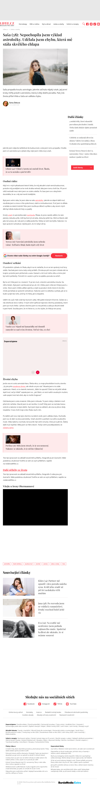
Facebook (30, 704)
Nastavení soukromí (66, 715)
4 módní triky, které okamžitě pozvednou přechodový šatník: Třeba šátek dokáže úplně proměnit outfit (27, 750)
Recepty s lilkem (42, 740)
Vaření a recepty (73, 24)
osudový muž (29, 564)
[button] (83, 23)
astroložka (7, 564)
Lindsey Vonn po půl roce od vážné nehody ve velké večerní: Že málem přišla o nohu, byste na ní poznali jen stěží (26, 759)
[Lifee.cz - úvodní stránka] (7, 24)
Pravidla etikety (22, 724)
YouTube (72, 704)
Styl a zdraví (46, 24)
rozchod (38, 564)
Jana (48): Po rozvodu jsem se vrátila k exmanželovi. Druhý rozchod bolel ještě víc (51, 608)
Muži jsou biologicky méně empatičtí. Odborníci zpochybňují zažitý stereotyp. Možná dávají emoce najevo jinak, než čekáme (71, 757)
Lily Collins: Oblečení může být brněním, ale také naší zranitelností (72, 749)
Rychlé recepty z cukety (63, 738)
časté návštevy (17, 564)
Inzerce (39, 712)
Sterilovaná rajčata (24, 738)
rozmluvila (31, 215)
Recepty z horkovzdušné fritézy (39, 742)
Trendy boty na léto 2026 (30, 732)
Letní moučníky (79, 732)
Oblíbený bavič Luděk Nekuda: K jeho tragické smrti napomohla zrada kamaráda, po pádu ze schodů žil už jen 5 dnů (26, 767)
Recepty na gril (84, 726)
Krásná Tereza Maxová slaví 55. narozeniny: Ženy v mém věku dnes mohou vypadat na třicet (83, 154)
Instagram (46, 704)
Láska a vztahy (58, 24)
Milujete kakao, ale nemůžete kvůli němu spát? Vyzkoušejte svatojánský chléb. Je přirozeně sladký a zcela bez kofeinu (70, 770)
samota (45, 564)
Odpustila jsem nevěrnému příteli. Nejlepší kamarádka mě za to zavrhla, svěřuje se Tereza (27, 772)
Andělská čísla (70, 724)
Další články (78, 168)
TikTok (59, 704)
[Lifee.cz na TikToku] (94, 25)
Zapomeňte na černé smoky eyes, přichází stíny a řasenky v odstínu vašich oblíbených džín (70, 752)
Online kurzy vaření (16, 712)
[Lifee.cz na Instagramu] (91, 25)
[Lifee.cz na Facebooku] (87, 25)
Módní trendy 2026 (53, 726)
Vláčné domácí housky (13, 740)
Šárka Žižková (14, 103)
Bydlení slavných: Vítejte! (37, 726)
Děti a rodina (34, 24)
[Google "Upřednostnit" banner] (35, 258)
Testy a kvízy (60, 724)
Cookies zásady (27, 715)
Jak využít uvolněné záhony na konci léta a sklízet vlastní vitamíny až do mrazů (72, 766)
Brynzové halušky (54, 740)
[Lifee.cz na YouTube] (98, 25)
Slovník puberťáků (34, 724)
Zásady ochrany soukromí (46, 715)
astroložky (39, 200)
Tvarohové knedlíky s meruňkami (16, 742)
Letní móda (64, 726)
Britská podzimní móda (13, 732)
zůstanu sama (8, 428)
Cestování (79, 724)
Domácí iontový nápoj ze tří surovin (42, 738)
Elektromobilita (11, 734)
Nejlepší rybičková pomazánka (82, 738)
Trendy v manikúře (24, 730)
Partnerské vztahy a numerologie (63, 730)
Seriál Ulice (79, 730)
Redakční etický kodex (53, 712)
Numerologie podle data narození (17, 726)
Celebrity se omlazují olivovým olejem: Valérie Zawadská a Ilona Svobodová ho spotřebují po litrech (82, 140)
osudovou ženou (19, 386)
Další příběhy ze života (15, 469)
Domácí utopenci (81, 740)
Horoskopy (23, 24)
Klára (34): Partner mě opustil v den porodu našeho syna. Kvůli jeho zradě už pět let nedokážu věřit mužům (52, 587)
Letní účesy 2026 (67, 732)
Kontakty (29, 712)
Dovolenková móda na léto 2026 (50, 732)
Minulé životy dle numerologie (41, 730)
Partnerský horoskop (48, 724)
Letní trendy (73, 726)
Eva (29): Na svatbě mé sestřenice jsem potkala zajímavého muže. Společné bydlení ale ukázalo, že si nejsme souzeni (52, 629)
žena (63, 564)
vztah (10, 215)
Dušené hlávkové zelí (28, 740)
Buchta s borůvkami (68, 740)
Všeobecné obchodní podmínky (76, 712)
